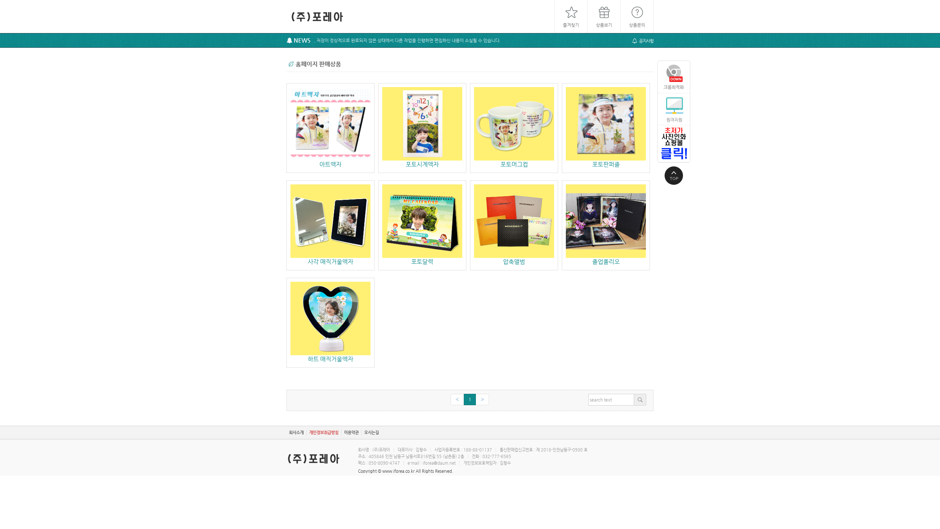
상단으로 (673, 175)
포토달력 (422, 261)
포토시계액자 (422, 164)
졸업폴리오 (606, 261)
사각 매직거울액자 (330, 261)
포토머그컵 (514, 164)
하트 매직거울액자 (330, 359)
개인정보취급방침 (324, 432)
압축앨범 (514, 261)
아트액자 (330, 164)
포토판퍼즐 (606, 164)
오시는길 (371, 432)
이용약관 (351, 432)
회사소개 (296, 432)
